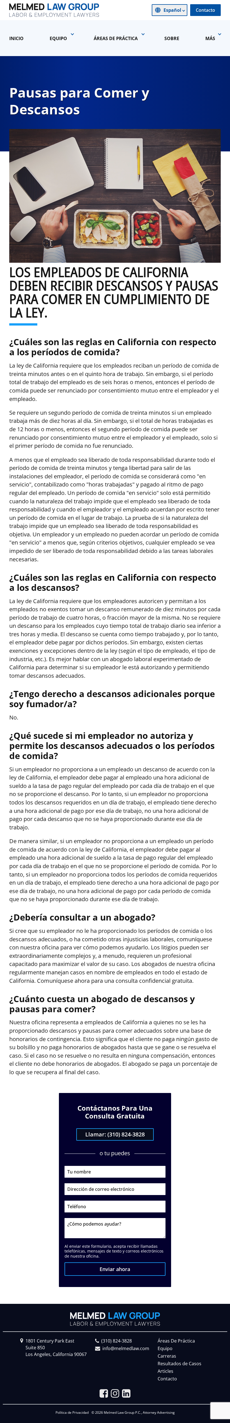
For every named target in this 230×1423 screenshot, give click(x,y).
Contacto (205, 10)
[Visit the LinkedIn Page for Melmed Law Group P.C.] (126, 1393)
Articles (165, 1371)
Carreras (167, 1356)
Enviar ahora (115, 1269)
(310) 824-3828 (116, 1341)
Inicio (16, 38)
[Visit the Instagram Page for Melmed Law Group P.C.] (115, 1393)
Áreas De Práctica (176, 1341)
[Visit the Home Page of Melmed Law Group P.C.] (54, 10)
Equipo (165, 1348)
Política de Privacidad (72, 1412)
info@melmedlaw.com (125, 1348)
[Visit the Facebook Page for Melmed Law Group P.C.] (104, 1393)
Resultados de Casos (179, 1363)
